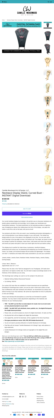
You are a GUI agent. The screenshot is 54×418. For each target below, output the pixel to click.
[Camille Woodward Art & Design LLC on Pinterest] (23, 396)
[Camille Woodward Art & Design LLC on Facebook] (20, 396)
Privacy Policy (40, 396)
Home (3, 20)
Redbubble (8, 403)
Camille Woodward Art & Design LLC (33, 412)
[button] (6, 199)
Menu (5, 1)
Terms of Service (41, 402)
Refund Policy (40, 398)
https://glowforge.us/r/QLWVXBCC (14, 341)
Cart (51, 1)
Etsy (7, 401)
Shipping (4, 204)
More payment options (27, 217)
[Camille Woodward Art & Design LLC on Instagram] (25, 396)
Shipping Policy (40, 400)
